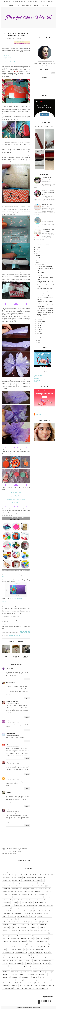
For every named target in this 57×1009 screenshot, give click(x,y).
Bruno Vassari (18, 913)
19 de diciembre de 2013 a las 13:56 (12, 811)
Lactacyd (46, 966)
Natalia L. (8, 792)
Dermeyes (40, 982)
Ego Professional (38, 913)
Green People (23, 966)
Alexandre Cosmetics (7, 980)
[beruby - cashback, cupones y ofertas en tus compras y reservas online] (44, 116)
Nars (38, 933)
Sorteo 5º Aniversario (48, 177)
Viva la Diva (20, 974)
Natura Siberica (14, 971)
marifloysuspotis (10, 721)
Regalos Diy (6, 55)
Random (18, 635)
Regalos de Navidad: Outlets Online (45, 312)
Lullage (19, 969)
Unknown (37, 416)
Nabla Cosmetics (24, 955)
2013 (37, 262)
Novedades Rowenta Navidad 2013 (45, 310)
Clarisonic (5, 982)
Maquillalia (35, 969)
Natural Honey (26, 971)
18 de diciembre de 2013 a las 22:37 (12, 746)
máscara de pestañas (17, 910)
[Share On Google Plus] (26, 632)
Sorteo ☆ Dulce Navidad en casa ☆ (45, 292)
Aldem (33, 977)
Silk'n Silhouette (40, 941)
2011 (37, 341)
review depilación (38, 908)
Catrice (46, 891)
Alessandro (31, 944)
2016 (37, 257)
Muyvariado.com (19, 495)
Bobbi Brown (34, 930)
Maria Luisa (9, 778)
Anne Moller (13, 938)
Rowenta (5, 974)
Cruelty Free (5, 908)
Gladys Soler (9, 668)
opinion (15, 899)
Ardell (4, 960)
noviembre (39, 317)
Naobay (14, 924)
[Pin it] (29, 632)
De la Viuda (43, 930)
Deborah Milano (15, 888)
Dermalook (40, 919)
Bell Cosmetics (36, 897)
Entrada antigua (23, 860)
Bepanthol (12, 919)
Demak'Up (20, 949)
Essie (4, 966)
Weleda (4, 919)
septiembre (40, 321)
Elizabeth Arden (39, 949)
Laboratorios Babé (26, 902)
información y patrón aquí (15, 598)
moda (24, 888)
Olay (44, 971)
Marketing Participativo (28, 883)
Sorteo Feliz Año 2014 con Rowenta (22, 42)
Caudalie (11, 963)
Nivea (41, 899)
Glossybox (5, 880)
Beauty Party (45, 910)
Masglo (14, 955)
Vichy (29, 908)
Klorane (11, 916)
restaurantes (14, 977)
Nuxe (50, 985)
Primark (42, 924)
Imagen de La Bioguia (16, 492)
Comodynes (5, 941)
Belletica (20, 960)
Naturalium (35, 971)
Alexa (40, 977)
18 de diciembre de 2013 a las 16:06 (12, 722)
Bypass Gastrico (25, 946)
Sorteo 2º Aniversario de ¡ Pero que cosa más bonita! (48, 192)
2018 (37, 253)
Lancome (5, 969)
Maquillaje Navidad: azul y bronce (45, 295)
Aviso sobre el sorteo (42, 294)
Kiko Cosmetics (46, 874)
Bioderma (34, 885)
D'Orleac (12, 949)
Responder (27, 678)
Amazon (4, 938)
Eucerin (13, 921)
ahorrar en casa (6, 891)
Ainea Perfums (25, 977)
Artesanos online (8, 57)
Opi (50, 971)
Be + (32, 938)
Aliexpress (5, 930)
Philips (13, 935)
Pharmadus (5, 935)
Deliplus (43, 885)
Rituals (33, 935)
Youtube (14, 957)
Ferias (45, 897)
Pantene (34, 955)
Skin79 (31, 916)
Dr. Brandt (5, 921)
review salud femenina (40, 988)
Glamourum (14, 894)
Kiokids (35, 985)
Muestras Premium (21, 916)
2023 (37, 247)
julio (38, 325)
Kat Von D (23, 941)
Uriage (12, 974)
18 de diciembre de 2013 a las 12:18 (12, 684)
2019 (37, 251)
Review (4, 872)
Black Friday (24, 930)
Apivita (49, 957)
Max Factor (14, 880)
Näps (31, 941)
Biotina (27, 960)
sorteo (17, 874)
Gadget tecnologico (20, 952)
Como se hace (15, 502)
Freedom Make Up (24, 921)
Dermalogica (46, 963)
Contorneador (23, 982)
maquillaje (13, 872)
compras (20, 877)
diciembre (39, 264)
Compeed (14, 982)
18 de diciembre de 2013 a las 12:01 (12, 669)
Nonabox (40, 877)
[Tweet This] (21, 632)
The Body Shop (41, 894)
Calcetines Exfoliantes (29, 980)
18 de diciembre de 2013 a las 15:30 (12, 703)
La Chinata (15, 933)
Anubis (41, 957)
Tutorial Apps (6, 927)
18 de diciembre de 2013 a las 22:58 (12, 763)
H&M (4, 916)
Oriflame (46, 933)
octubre (39, 319)
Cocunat (28, 963)
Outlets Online (7, 59)
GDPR (35, 381)
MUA (32, 933)
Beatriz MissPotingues (12, 701)
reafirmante (21, 944)
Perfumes (49, 908)
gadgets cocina (28, 988)
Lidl (12, 969)
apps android (6, 910)
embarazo (5, 977)
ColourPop (36, 963)
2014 (37, 261)
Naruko (43, 985)
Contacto (36, 376)
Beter (38, 938)
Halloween (15, 941)
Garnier (14, 908)
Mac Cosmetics (32, 899)
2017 (37, 255)
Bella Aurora (5, 946)
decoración (22, 957)
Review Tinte (5, 899)
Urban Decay (5, 897)
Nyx (32, 894)
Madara (26, 969)
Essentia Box (6, 933)
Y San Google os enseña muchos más (11, 601)
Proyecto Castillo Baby (8, 988)
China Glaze (43, 946)
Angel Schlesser (32, 957)
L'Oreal (48, 883)
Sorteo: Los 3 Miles (47, 218)
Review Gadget (27, 891)
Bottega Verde (22, 919)
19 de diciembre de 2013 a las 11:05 (12, 779)
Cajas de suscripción (38, 872)
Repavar (19, 988)
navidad (40, 905)
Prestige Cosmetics (39, 902)
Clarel (15, 902)
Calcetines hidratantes (43, 980)
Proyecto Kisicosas (24, 935)
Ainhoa (41, 927)
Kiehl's (28, 985)
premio (26, 897)
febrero (39, 335)
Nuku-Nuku (38, 414)
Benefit (48, 905)
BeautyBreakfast (6, 913)
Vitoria (14, 927)
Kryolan (30, 952)
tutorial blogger (6, 902)
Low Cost (24, 933)
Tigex (47, 916)
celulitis (12, 944)
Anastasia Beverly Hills (43, 944)
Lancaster (46, 952)
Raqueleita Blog (10, 762)
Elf (47, 913)
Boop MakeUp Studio (46, 960)
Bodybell (35, 960)
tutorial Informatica (7, 991)
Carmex (35, 946)
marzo (38, 333)
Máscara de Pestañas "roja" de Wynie (44, 126)
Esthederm (5, 985)
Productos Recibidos (44, 955)
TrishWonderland (10, 733)
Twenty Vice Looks (43, 888)
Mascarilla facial (16, 897)
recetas (28, 910)
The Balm (40, 916)
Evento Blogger (30, 877)
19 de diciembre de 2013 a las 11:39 (12, 793)
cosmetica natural (23, 885)
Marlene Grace (45, 969)
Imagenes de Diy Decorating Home (16, 499)
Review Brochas (18, 905)
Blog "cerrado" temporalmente (44, 266)
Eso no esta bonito (7, 952)
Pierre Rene (33, 924)
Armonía (11, 960)
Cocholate (19, 963)
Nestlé (22, 908)
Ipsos (31, 966)
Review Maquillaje (25, 872)
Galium (13, 985)
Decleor (32, 982)
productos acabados (26, 880)
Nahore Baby (5, 924)
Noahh (7, 744)
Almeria (36, 910)
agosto (38, 323)
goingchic (33, 927)
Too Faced (35, 874)
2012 (37, 339)
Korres (38, 966)
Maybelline (24, 894)
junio (38, 327)
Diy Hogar (12, 635)
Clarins (31, 919)
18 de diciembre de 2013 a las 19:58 (12, 735)
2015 (37, 259)
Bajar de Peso (23, 938)
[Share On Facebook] (23, 632)
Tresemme (5, 957)
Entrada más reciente (11, 859)
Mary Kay (5, 971)
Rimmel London (30, 905)
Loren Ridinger (35, 921)
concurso (17, 891)
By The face (14, 946)
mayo (38, 329)
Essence (40, 883)
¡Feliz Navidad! (40, 272)
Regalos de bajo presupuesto (11, 61)
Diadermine (27, 913)
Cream (4, 949)
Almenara (18, 980)
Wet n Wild (38, 880)
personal (5, 888)
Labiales (38, 952)
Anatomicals (14, 930)
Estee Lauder (12, 966)
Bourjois (46, 938)
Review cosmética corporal (8, 885)
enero (38, 337)
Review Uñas (37, 891)
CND (4, 963)
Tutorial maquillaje (7, 874)
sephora (32, 888)
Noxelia (8, 809)
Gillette (20, 985)
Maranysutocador (10, 682)
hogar (48, 935)
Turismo (5, 944)
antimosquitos (31, 974)
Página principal (38, 375)
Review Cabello (6, 883)
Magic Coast (5, 955)
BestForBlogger (38, 1007)
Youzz (41, 935)
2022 (37, 249)
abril (38, 331)
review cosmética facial (8, 877)
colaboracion (41, 974)
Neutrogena (23, 924)
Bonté (22, 899)
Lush (44, 921)
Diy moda (29, 949)
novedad (16, 883)
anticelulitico (23, 927)
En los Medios (37, 380)
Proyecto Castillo (6, 905)
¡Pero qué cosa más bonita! (25, 1007)
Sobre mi (36, 378)
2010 (37, 342)
